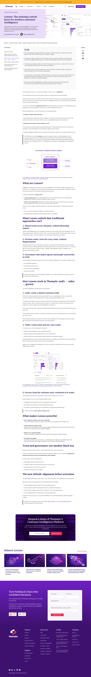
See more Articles (82, 551)
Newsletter (51, 6)
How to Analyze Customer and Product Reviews (62, 643)
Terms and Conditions (57, 536)
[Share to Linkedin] (83, 53)
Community (43, 635)
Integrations (27, 655)
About (45, 6)
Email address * (55, 601)
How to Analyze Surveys (62, 639)
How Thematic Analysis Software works (61, 636)
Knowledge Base (29, 653)
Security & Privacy (29, 640)
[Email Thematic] (9, 670)
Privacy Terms (75, 642)
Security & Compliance (30, 643)
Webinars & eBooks (44, 638)
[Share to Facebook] (83, 58)
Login (26, 661)
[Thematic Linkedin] (12, 670)
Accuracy (27, 638)
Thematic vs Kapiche (45, 654)
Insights (6, 43)
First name (53, 594)
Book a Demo (80, 6)
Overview (27, 632)
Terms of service (76, 644)
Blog (41, 632)
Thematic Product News (11, 12)
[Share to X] (83, 56)
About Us (74, 632)
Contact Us (74, 639)
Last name (68, 594)
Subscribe (71, 6)
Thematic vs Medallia (45, 648)
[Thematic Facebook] (17, 670)
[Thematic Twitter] (14, 670)
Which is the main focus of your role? (61, 607)
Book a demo (52, 501)
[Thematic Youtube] (19, 670)
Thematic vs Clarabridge (46, 643)
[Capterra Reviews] (22, 614)
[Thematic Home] (9, 6)
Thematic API (28, 658)
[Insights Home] (16, 6)
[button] (22, 6)
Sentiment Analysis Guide (62, 632)
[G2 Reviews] (13, 614)
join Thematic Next (63, 501)
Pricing (26, 635)
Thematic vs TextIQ (44, 646)
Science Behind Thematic (75, 636)
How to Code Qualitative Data (62, 647)
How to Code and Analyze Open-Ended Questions (62, 651)
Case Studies (43, 640)
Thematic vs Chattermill (45, 651)
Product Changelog (29, 646)
